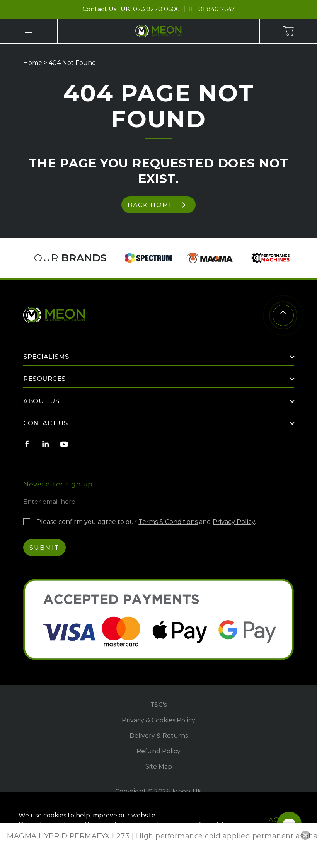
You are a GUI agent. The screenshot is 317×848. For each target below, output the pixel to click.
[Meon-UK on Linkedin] (45, 443)
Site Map (158, 766)
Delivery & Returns (159, 735)
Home (32, 63)
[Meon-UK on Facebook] (27, 443)
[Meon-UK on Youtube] (64, 443)
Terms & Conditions (168, 522)
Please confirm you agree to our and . (146, 522)
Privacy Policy (234, 522)
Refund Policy (158, 751)
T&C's (158, 704)
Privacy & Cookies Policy (158, 720)
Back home (151, 205)
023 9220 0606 (157, 9)
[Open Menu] (28, 31)
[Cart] (288, 30)
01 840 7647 (216, 9)
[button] (305, 835)
